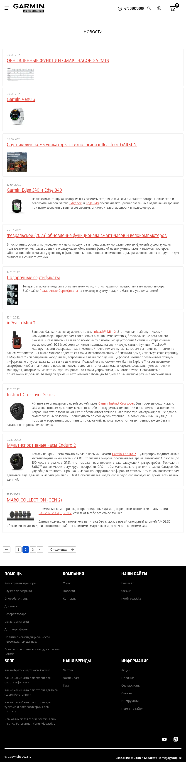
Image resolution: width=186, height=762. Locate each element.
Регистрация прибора (20, 583)
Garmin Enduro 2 (124, 454)
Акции (125, 670)
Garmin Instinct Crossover (116, 403)
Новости (69, 591)
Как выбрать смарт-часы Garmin (27, 670)
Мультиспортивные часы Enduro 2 (41, 445)
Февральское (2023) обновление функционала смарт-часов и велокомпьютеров (87, 235)
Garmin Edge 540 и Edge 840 (34, 190)
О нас (67, 583)
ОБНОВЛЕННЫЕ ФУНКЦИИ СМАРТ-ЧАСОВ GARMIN (58, 60)
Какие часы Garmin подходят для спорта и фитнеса (28, 680)
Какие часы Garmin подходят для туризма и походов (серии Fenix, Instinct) (28, 706)
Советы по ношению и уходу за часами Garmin (32, 651)
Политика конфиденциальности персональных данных (27, 639)
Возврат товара (15, 614)
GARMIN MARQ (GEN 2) (55, 513)
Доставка (11, 606)
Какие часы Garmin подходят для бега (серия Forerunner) (31, 692)
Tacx (66, 685)
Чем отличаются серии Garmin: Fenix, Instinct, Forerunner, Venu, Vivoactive (31, 721)
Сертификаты (130, 685)
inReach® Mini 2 (104, 331)
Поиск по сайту (132, 709)
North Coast (71, 678)
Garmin (68, 670)
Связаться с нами (17, 622)
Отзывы (126, 693)
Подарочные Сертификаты (58, 290)
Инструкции (130, 701)
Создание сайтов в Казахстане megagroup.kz (148, 758)
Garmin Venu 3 (21, 99)
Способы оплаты (16, 598)
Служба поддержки (18, 591)
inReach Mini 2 (21, 323)
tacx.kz (126, 591)
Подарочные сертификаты (33, 277)
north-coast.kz (131, 598)
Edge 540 (75, 203)
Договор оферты (16, 629)
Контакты (69, 598)
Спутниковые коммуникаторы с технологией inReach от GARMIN (72, 144)
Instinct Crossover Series (31, 394)
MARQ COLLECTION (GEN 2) (34, 500)
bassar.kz (127, 583)
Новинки (127, 678)
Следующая (59, 549)
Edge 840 (92, 203)
